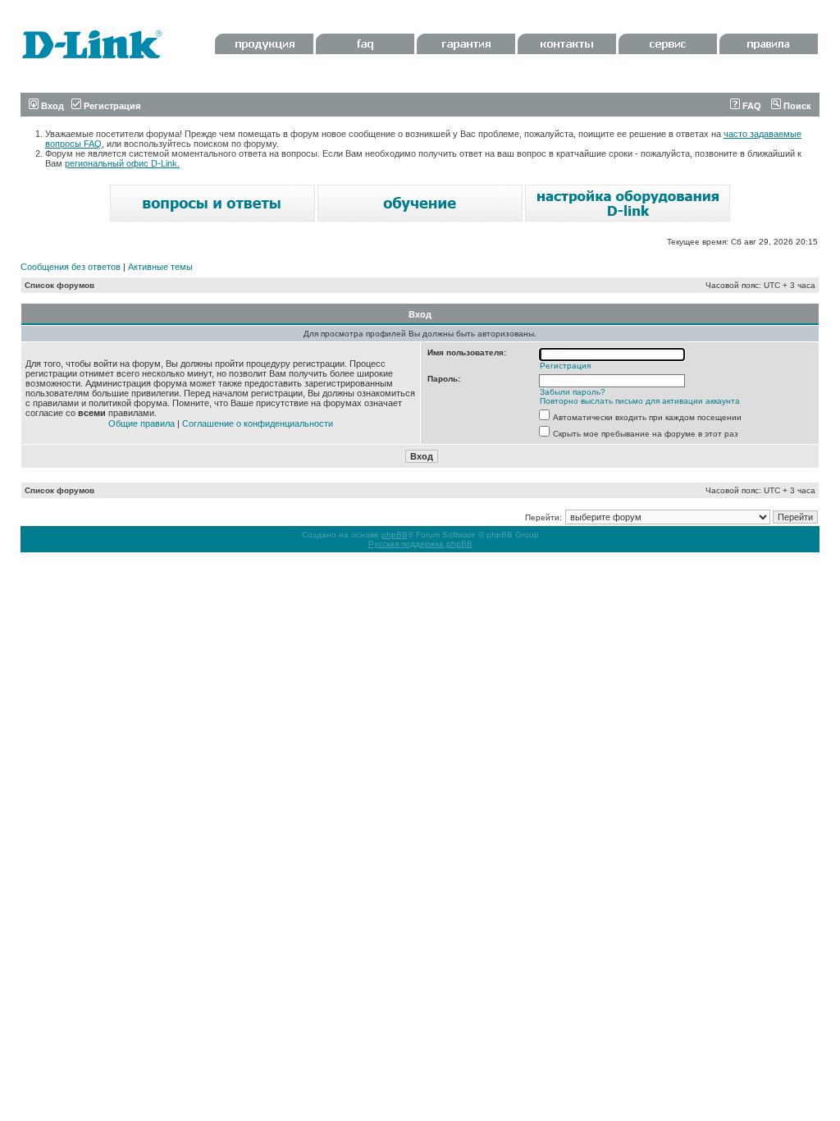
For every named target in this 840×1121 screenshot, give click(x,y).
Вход (51, 106)
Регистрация (110, 106)
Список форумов (59, 285)
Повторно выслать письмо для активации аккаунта (640, 400)
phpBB (394, 534)
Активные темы (160, 267)
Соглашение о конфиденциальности (257, 423)
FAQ (750, 106)
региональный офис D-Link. (122, 163)
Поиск (796, 106)
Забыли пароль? (572, 391)
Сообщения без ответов (71, 267)
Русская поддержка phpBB (420, 543)
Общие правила (141, 423)
